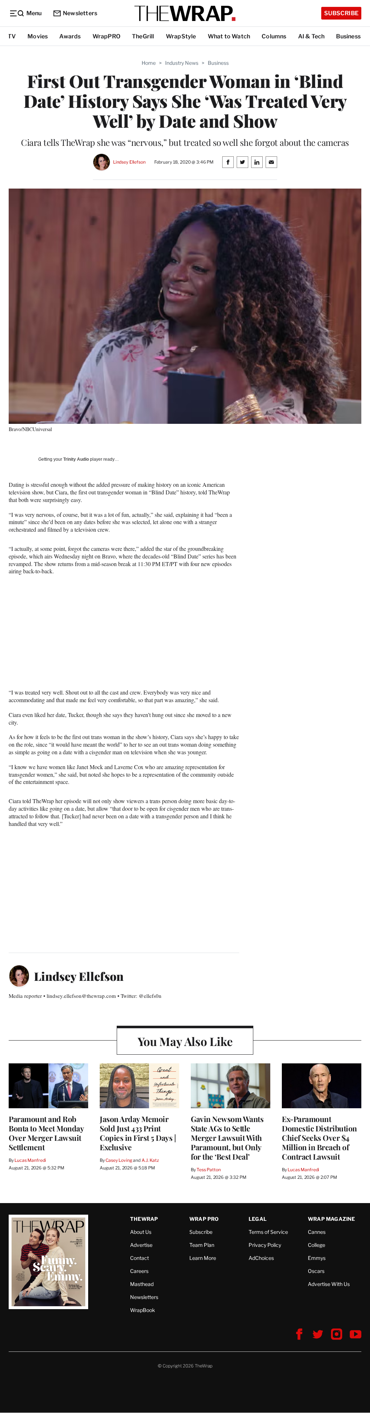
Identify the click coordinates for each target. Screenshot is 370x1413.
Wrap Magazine (331, 1219)
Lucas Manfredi (30, 1160)
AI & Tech (311, 36)
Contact (139, 1258)
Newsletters (80, 13)
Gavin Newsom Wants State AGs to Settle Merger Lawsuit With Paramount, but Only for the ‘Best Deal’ (227, 1137)
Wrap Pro (204, 1219)
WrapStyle (181, 36)
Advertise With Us (329, 1284)
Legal (258, 1219)
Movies (37, 36)
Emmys (317, 1258)
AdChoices (261, 1258)
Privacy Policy (265, 1245)
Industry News (181, 63)
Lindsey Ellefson (129, 162)
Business (348, 36)
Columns (274, 36)
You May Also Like (185, 1041)
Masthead (142, 1284)
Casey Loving (119, 1160)
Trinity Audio (76, 459)
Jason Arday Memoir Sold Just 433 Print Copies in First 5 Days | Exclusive (138, 1133)
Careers (139, 1271)
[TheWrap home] (185, 13)
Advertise (141, 1245)
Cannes (317, 1232)
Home (149, 63)
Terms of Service (268, 1232)
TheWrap (144, 1219)
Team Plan (201, 1245)
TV (12, 36)
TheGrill (143, 36)
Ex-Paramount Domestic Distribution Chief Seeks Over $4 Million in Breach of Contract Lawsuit (319, 1137)
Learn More (202, 1258)
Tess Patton (209, 1169)
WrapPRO (106, 36)
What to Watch (229, 36)
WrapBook (142, 1310)
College (316, 1245)
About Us (140, 1232)
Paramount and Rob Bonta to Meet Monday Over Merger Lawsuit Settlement (46, 1133)
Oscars (316, 1271)
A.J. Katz (150, 1160)
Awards (70, 36)
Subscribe (341, 13)
